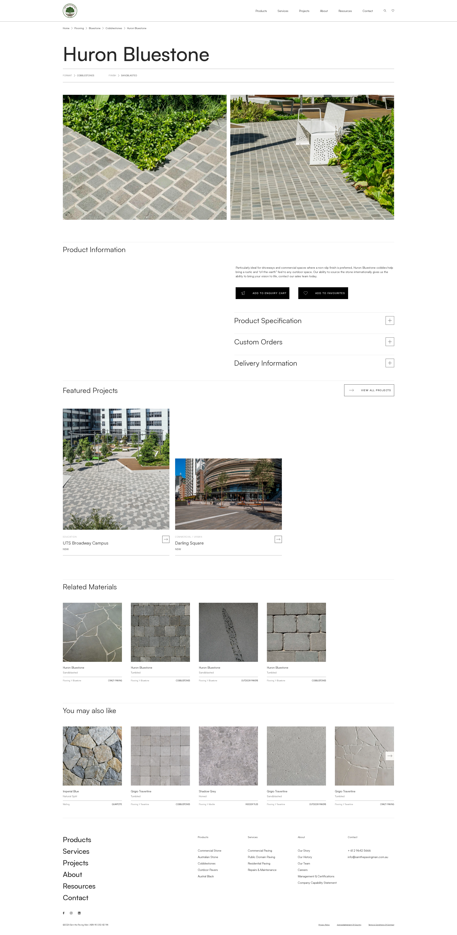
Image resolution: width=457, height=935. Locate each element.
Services (283, 11)
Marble (212, 804)
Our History (305, 857)
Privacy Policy (324, 925)
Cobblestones (114, 28)
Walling (66, 804)
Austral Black (206, 876)
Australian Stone (208, 857)
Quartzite (117, 804)
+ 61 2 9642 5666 (359, 850)
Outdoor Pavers (249, 681)
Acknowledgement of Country (349, 925)
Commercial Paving (260, 850)
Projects (304, 11)
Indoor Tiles (251, 804)
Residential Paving (259, 863)
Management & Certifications (316, 876)
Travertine (145, 804)
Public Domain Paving (261, 857)
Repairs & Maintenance (262, 870)
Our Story (304, 850)
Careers (303, 870)
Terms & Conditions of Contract (381, 925)
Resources (345, 11)
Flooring (79, 28)
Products (261, 11)
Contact (368, 11)
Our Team (304, 863)
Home (66, 28)
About (324, 11)
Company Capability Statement (317, 882)
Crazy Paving (115, 681)
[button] (390, 756)
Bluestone (95, 28)
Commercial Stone (209, 850)
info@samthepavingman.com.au (368, 857)
